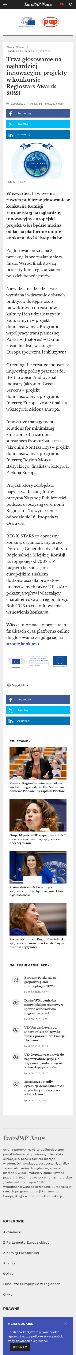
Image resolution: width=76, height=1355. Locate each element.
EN (62, 4)
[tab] (38, 686)
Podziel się (24, 113)
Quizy (7, 1294)
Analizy (9, 1263)
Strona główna (15, 47)
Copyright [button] (18, 685)
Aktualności (13, 1232)
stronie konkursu (22, 644)
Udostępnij (23, 134)
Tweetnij (22, 123)
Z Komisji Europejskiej (21, 1253)
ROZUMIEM (20, 1346)
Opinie (8, 1273)
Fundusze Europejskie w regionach (29, 50)
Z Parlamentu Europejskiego (26, 1242)
